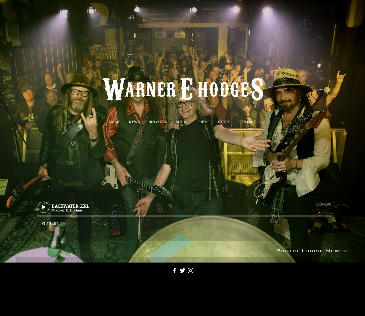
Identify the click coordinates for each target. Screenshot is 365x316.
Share (52, 224)
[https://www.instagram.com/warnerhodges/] (190, 271)
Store (224, 122)
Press (203, 122)
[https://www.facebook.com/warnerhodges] (174, 271)
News (134, 122)
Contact (247, 122)
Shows (183, 122)
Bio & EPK (158, 122)
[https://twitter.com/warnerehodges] (182, 271)
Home (114, 122)
